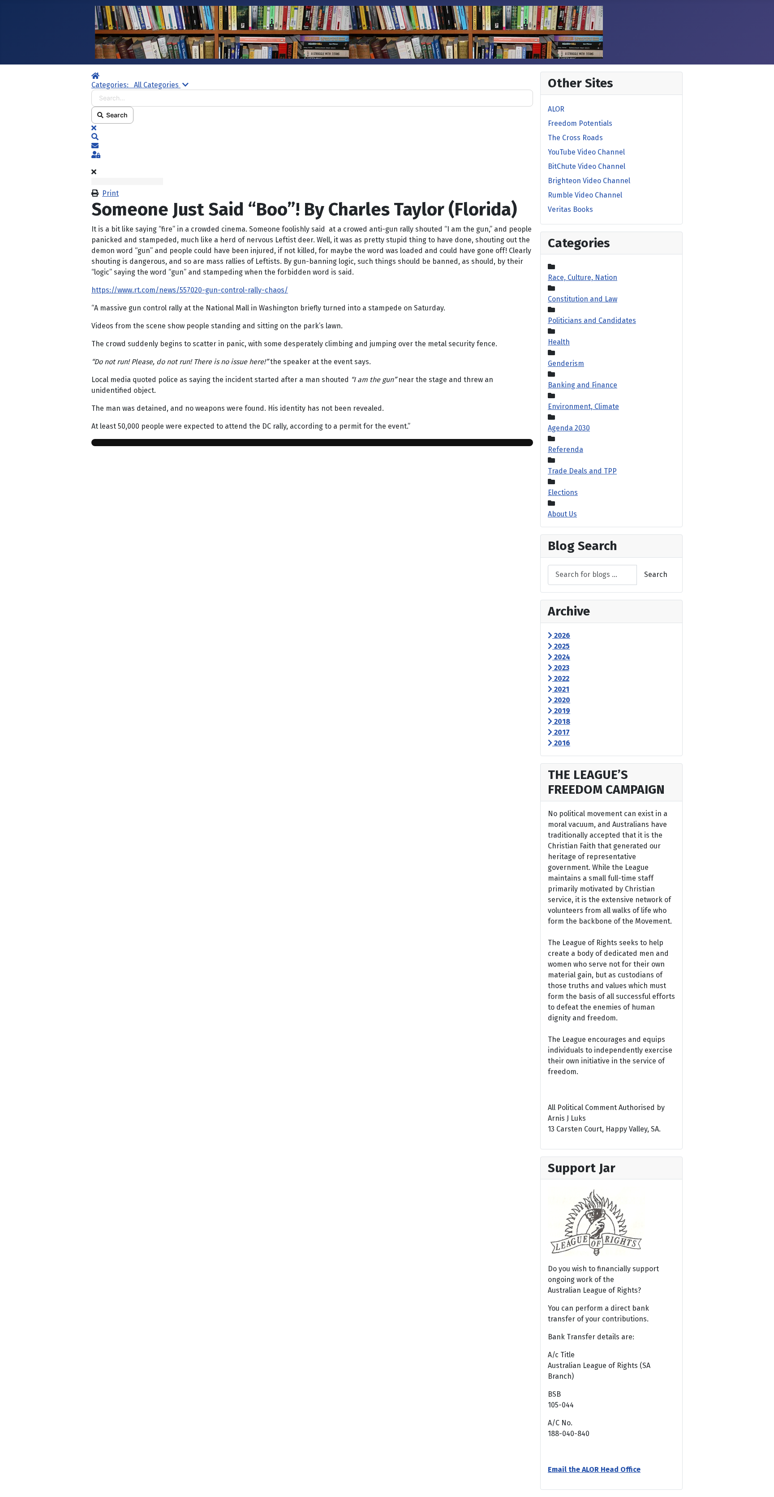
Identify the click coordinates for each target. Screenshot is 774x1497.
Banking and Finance (582, 385)
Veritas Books (570, 209)
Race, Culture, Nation (582, 277)
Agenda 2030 (569, 428)
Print (110, 193)
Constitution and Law (582, 299)
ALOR (556, 109)
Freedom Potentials (580, 123)
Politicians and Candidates (592, 320)
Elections (563, 492)
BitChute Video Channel (586, 166)
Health (559, 342)
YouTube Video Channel (586, 152)
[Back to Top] (758, 1480)
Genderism (566, 363)
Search (115, 115)
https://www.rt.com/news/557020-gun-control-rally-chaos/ (189, 290)
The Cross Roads (575, 137)
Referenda (565, 449)
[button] (312, 137)
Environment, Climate (583, 406)
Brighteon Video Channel (589, 180)
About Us (562, 514)
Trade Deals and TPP (582, 471)
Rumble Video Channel (585, 195)
